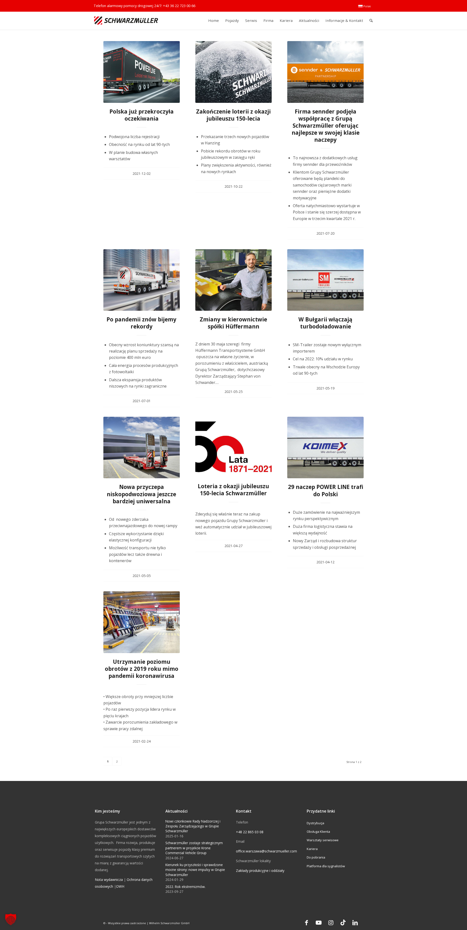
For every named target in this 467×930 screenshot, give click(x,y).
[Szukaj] (371, 20)
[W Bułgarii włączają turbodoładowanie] (325, 280)
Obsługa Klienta (318, 831)
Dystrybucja (315, 823)
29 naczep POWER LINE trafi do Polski (325, 490)
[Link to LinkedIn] (355, 922)
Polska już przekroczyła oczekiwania (141, 115)
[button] (10, 919)
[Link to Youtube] (318, 922)
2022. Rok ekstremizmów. (185, 886)
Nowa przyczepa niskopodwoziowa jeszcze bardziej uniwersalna (141, 494)
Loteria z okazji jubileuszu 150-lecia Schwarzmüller (233, 489)
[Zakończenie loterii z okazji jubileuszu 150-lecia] (233, 72)
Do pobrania (316, 857)
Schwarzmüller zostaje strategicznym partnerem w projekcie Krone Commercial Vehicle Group (194, 848)
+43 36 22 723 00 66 (179, 5)
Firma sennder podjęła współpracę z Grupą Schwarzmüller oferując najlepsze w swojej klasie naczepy (325, 126)
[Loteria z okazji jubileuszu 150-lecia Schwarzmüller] (233, 447)
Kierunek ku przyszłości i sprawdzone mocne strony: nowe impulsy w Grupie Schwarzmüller (195, 869)
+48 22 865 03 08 (249, 832)
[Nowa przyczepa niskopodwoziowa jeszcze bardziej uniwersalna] (141, 447)
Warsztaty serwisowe (323, 840)
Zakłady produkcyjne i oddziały (260, 870)
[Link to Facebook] (306, 922)
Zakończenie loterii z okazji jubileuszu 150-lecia (233, 115)
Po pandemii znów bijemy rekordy (141, 323)
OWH (120, 886)
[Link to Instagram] (330, 922)
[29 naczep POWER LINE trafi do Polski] (325, 447)
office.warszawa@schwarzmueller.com (266, 851)
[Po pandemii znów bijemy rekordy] (141, 280)
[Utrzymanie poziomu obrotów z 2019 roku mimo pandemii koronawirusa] (141, 622)
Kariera (312, 849)
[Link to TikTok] (343, 922)
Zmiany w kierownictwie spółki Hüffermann (233, 323)
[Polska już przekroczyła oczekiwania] (141, 72)
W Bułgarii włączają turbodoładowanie (325, 323)
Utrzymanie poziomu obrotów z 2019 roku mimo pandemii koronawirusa (141, 669)
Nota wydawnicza (109, 879)
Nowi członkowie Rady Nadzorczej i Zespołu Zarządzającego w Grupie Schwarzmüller (192, 826)
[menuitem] (364, 6)
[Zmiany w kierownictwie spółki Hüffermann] (233, 280)
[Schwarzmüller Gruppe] (126, 21)
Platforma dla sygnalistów (326, 866)
